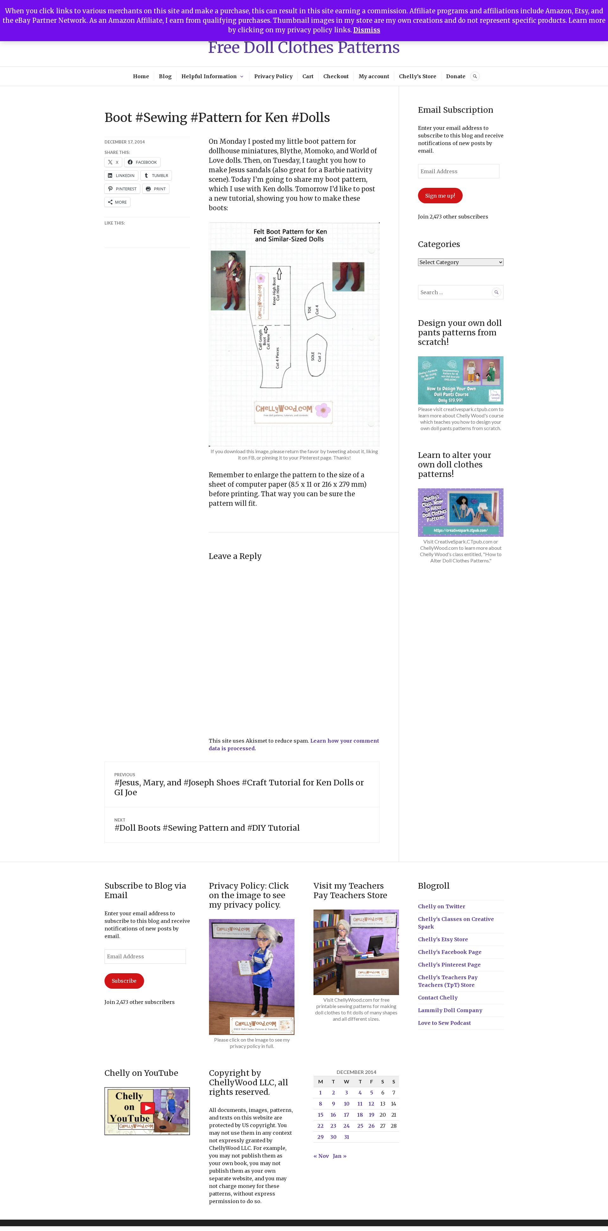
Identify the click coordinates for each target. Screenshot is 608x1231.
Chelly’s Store (417, 76)
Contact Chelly (438, 997)
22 (320, 1126)
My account (373, 76)
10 (347, 1104)
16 (333, 1115)
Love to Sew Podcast (444, 1023)
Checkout (336, 76)
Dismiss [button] (366, 30)
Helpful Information (209, 76)
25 (360, 1126)
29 (320, 1137)
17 (346, 1115)
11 (360, 1104)
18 (360, 1115)
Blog (165, 76)
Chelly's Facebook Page (450, 952)
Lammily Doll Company (450, 1010)
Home (141, 76)
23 (333, 1126)
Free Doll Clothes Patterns (304, 47)
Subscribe (124, 981)
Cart (308, 76)
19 (371, 1115)
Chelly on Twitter (441, 906)
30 (333, 1137)
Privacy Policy (273, 76)
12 (371, 1104)
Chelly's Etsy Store (443, 939)
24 (346, 1126)
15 (320, 1115)
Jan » (339, 1156)
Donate (456, 76)
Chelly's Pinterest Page (449, 964)
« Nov (321, 1156)
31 (346, 1137)
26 (371, 1126)
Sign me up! (440, 196)
